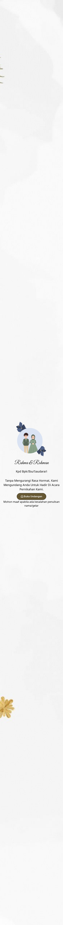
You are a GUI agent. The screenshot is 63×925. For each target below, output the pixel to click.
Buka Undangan (33, 496)
